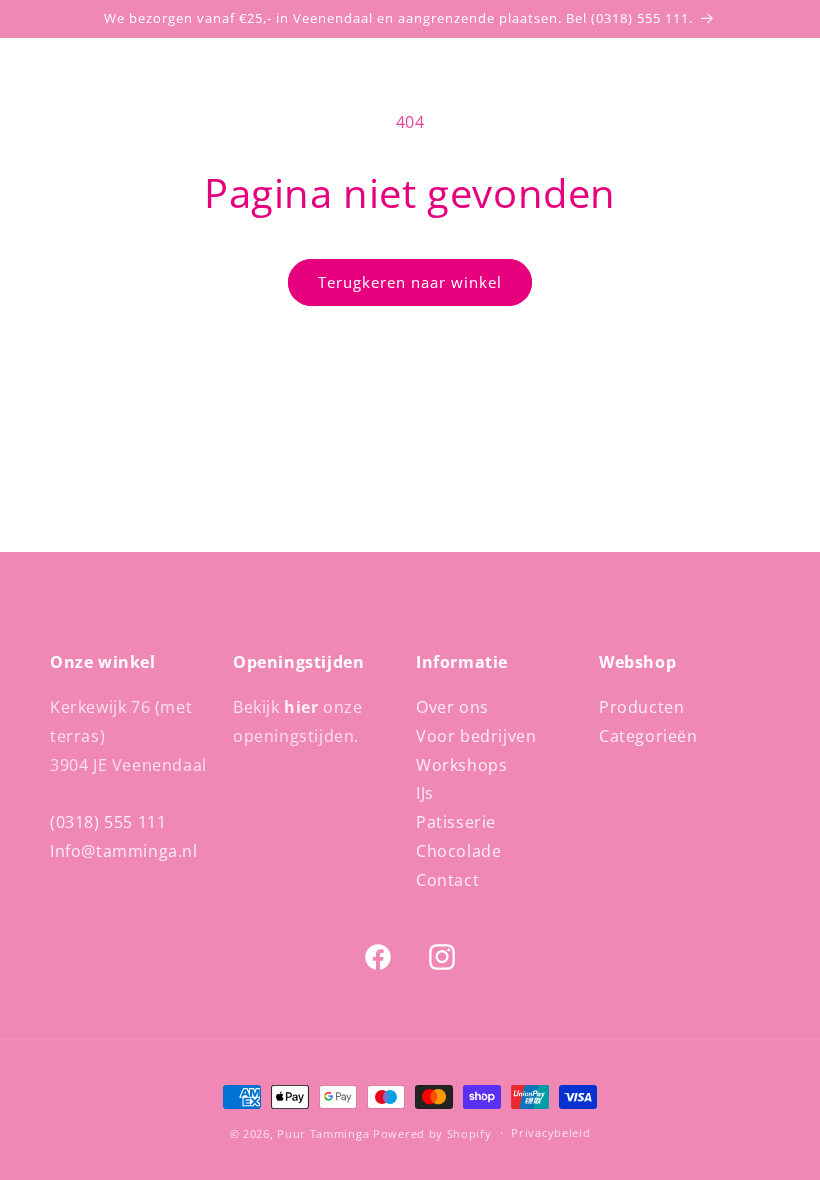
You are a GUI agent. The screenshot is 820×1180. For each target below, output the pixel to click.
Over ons (452, 707)
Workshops (461, 765)
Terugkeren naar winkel (410, 282)
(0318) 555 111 (108, 822)
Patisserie (456, 822)
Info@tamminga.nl (124, 851)
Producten (641, 707)
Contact (447, 880)
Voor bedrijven (476, 736)
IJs (425, 793)
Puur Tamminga (323, 1133)
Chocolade (458, 851)
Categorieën (648, 736)
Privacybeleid (550, 1132)
